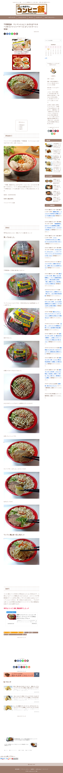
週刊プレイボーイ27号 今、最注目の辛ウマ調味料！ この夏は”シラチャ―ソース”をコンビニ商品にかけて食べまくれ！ (53, 337)
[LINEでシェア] (12, 34)
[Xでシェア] (5, 34)
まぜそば (6, 634)
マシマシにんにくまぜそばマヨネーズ (16, 634)
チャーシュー (35, 632)
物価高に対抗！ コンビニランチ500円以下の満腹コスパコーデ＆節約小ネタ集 (53, 213)
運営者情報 (17, 769)
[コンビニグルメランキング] (14, 758)
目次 (20, 122)
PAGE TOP (32, 764)
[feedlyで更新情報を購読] (27, 667)
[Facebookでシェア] (7, 34)
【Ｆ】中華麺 (7, 632)
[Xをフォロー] (16, 667)
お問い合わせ (38, 769)
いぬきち (53, 76)
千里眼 (25, 634)
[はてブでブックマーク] (10, 34)
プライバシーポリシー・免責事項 (27, 769)
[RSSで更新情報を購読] (29, 667)
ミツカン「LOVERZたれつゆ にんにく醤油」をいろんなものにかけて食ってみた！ (53, 239)
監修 (31, 632)
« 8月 (46, 58)
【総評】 (21, 128)
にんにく (26, 632)
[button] (17, 34)
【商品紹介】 (22, 125)
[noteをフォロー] (21, 667)
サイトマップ (45, 769)
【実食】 (21, 127)
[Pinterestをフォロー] (24, 667)
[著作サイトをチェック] (14, 667)
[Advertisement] (21, 109)
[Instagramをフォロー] (19, 667)
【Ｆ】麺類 (21, 632)
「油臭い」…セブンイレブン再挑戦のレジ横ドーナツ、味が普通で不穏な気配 (53, 325)
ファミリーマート (14, 632)
